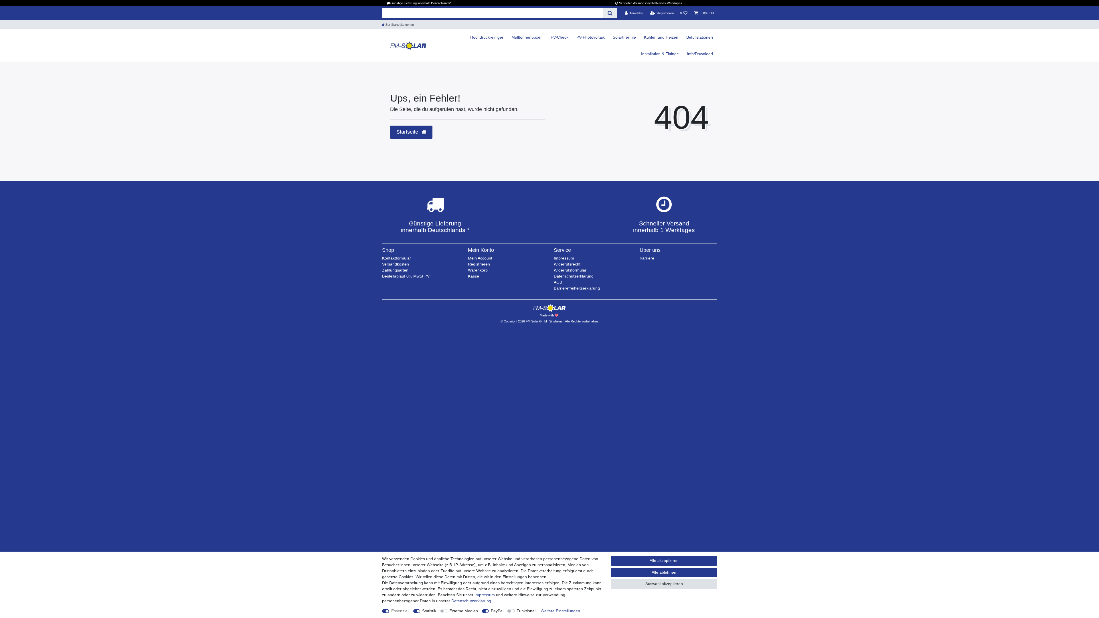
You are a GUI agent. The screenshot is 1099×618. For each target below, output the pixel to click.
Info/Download (700, 54)
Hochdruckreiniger (486, 37)
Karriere (647, 258)
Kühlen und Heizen (661, 37)
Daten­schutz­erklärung (471, 601)
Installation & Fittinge (660, 54)
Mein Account (480, 258)
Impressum (564, 258)
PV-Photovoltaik (590, 37)
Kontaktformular (396, 258)
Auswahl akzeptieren (664, 583)
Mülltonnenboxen (527, 37)
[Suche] (610, 13)
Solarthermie (624, 37)
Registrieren (479, 264)
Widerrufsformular (570, 270)
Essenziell (400, 611)
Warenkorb (478, 270)
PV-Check (559, 37)
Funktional (526, 611)
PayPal (497, 611)
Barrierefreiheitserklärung (577, 288)
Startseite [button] (408, 132)
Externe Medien (463, 611)
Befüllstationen (699, 37)
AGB (558, 282)
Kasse (473, 276)
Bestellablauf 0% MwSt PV (406, 276)
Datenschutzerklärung (574, 276)
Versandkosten (395, 264)
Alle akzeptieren (664, 560)
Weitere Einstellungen (560, 611)
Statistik (429, 611)
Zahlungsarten (395, 270)
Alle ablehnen (664, 572)
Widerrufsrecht (567, 264)
